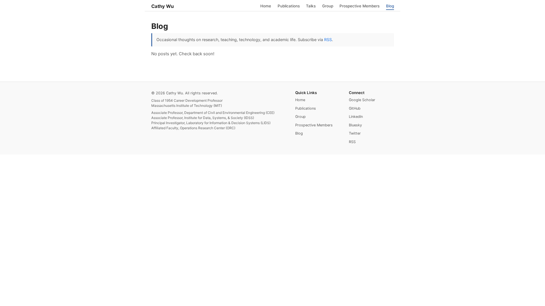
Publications (289, 5)
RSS (328, 39)
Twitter (355, 133)
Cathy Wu (162, 6)
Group (327, 5)
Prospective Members (359, 5)
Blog (390, 5)
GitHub (354, 108)
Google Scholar (362, 100)
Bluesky (355, 125)
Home (265, 5)
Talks (311, 5)
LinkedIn (356, 116)
